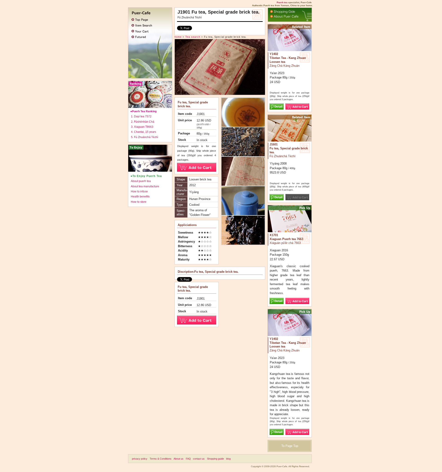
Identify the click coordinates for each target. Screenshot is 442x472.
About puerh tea (141, 181)
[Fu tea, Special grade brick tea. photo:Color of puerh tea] (243, 125)
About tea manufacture (145, 186)
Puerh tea (282, 2)
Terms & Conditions (161, 458)
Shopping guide (215, 458)
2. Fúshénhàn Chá (142, 121)
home (178, 36)
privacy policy (139, 458)
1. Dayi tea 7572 (141, 116)
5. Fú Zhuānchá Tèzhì (144, 137)
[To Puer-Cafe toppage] (149, 12)
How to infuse (139, 191)
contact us (199, 458)
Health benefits (140, 196)
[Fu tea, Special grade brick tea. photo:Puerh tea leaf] (243, 154)
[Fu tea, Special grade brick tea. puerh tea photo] (220, 92)
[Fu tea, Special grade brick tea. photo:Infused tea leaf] (243, 242)
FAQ (188, 458)
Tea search (193, 36)
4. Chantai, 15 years (143, 131)
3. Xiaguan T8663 (142, 126)
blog (228, 458)
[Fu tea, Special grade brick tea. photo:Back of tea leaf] (243, 213)
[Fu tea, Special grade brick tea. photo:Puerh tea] (243, 183)
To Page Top (289, 446)
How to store (138, 201)
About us (178, 458)
